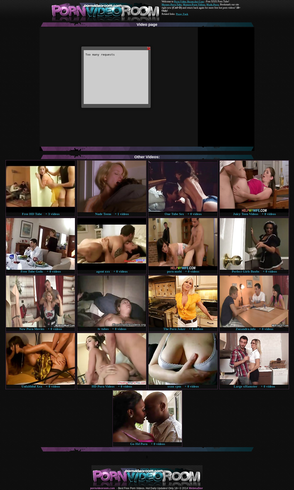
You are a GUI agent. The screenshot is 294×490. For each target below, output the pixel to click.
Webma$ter (196, 488)
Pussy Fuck (182, 14)
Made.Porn (212, 4)
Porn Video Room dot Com (189, 1)
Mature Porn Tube (172, 4)
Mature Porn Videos (194, 4)
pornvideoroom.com (102, 488)
